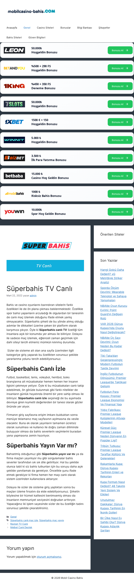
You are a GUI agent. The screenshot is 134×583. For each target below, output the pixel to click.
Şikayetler (104, 27)
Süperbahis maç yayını (51, 520)
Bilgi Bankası (84, 27)
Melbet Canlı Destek (21, 527)
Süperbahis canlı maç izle (24, 520)
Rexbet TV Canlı (19, 523)
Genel (27, 27)
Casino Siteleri (45, 27)
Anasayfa (12, 27)
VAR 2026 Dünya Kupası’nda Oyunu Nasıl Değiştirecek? (112, 328)
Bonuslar (65, 27)
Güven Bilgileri (36, 37)
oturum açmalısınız (49, 556)
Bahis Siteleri (14, 37)
